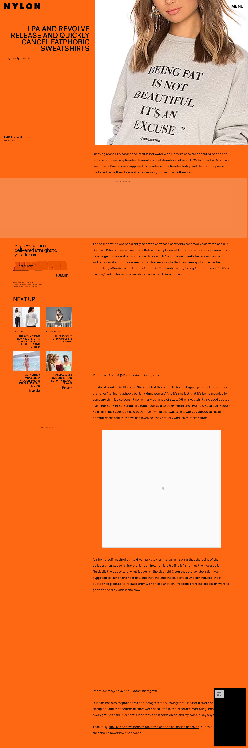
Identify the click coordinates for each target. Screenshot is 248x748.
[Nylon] (22, 6)
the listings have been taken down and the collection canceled (154, 726)
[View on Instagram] (161, 488)
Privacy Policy (31, 286)
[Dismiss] (242, 691)
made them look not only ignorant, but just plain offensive (149, 172)
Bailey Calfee (15, 137)
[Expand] (217, 691)
